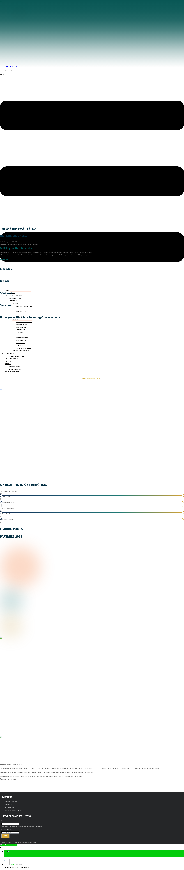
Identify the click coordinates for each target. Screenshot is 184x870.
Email (6, 829)
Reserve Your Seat (12, 372)
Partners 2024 (21, 327)
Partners (8, 361)
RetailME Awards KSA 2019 (21, 351)
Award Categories (14, 366)
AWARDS (8, 364)
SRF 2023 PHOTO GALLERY (23, 348)
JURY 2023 (19, 345)
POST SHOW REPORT (22, 337)
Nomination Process (15, 369)
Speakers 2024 (21, 330)
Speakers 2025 (13, 358)
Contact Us (8, 804)
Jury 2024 (19, 332)
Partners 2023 (21, 340)
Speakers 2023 (20, 343)
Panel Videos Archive (23, 324)
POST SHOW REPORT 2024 (24, 322)
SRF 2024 (15, 319)
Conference (9, 353)
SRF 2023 (15, 335)
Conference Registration (17, 356)
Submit (5, 836)
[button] (92, 180)
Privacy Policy (9, 807)
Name (3, 821)
